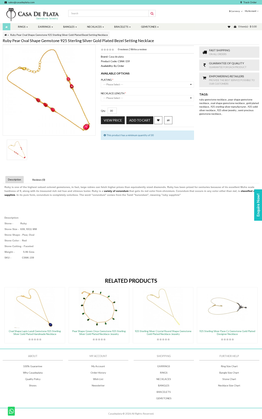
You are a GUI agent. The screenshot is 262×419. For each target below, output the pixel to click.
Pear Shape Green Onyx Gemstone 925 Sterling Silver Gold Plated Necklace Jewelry (99, 332)
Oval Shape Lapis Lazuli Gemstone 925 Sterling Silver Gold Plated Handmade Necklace (35, 332)
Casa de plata (116, 56)
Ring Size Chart (229, 366)
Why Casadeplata (33, 372)
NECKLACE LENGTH (113, 93)
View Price (113, 120)
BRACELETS (164, 391)
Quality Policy (32, 379)
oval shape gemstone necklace (228, 103)
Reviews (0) (38, 179)
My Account (98, 366)
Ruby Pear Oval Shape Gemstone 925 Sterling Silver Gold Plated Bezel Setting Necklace (59, 34)
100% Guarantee (32, 366)
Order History (98, 372)
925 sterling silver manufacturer (229, 106)
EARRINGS (164, 366)
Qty (103, 110)
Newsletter (98, 385)
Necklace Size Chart (229, 385)
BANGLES (163, 385)
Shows (33, 385)
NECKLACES (163, 379)
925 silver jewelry (227, 110)
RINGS (164, 372)
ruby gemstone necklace (213, 99)
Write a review (138, 49)
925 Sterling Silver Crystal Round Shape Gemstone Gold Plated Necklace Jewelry (163, 332)
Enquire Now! (258, 205)
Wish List (98, 379)
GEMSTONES (163, 398)
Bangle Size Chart (229, 372)
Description (14, 179)
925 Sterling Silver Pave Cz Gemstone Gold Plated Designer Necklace (227, 332)
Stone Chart (229, 379)
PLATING (106, 79)
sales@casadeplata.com (21, 2)
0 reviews (123, 49)
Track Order (250, 2)
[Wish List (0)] (229, 26)
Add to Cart (139, 120)
